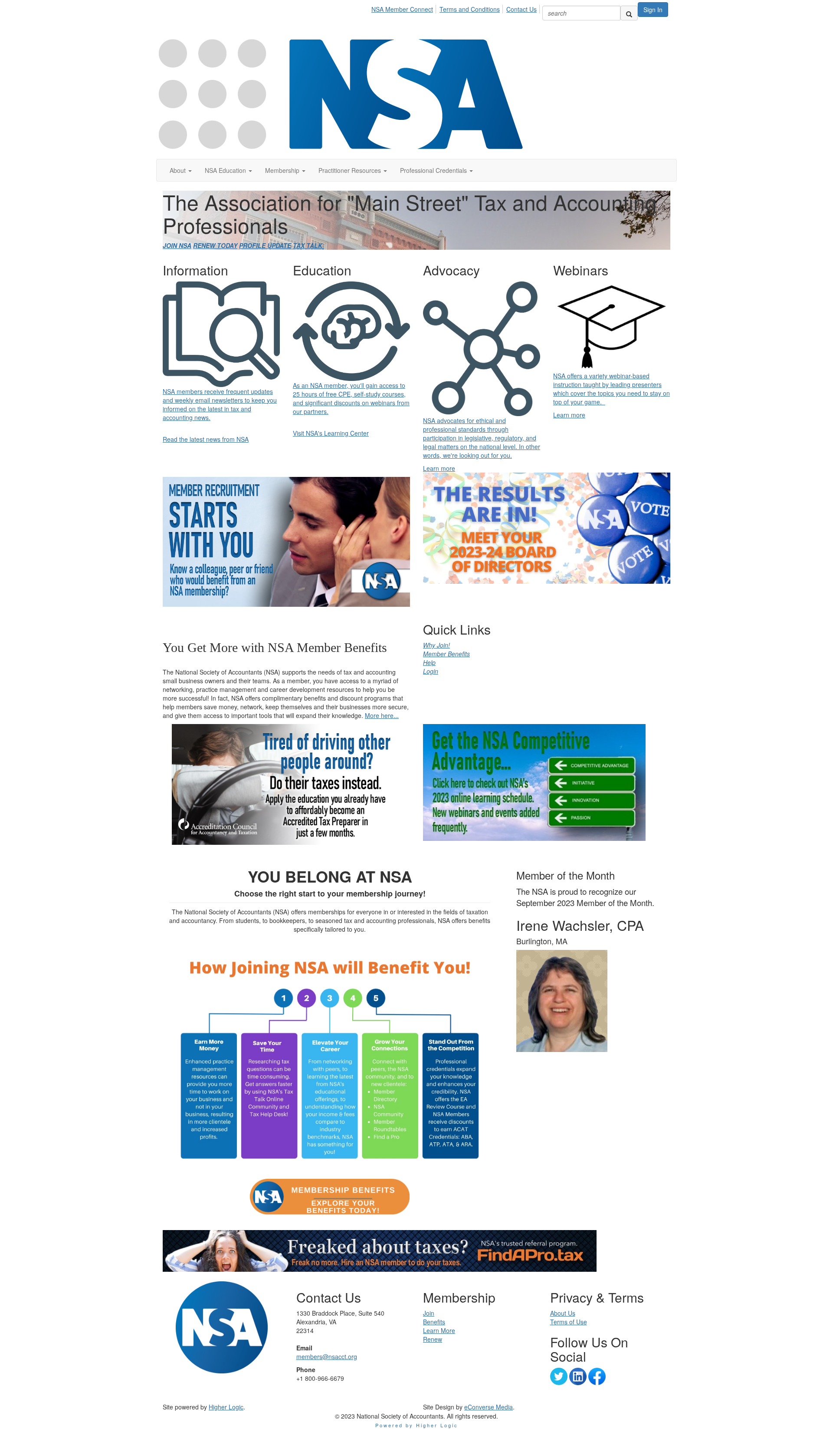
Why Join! (436, 645)
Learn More (439, 1330)
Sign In (652, 9)
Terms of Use (568, 1321)
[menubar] (456, 7)
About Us (562, 1313)
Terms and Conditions (469, 9)
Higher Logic (226, 1407)
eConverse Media (488, 1407)
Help (429, 662)
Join (428, 1313)
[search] (629, 13)
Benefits (434, 1321)
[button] (180, 170)
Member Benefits (446, 653)
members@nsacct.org (326, 1356)
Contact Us (521, 9)
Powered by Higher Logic (416, 1425)
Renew (432, 1339)
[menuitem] (405, 7)
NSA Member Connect (402, 9)
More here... (382, 715)
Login (430, 671)
